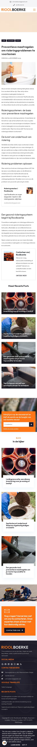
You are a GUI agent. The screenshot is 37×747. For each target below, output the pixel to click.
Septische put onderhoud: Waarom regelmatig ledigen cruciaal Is (18, 708)
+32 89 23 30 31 (9, 676)
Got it (24, 745)
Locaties (7, 720)
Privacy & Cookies (17, 720)
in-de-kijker (11, 40)
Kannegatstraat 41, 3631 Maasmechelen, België (19, 672)
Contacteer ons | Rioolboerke (23, 253)
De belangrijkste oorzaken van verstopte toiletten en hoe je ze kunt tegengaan (17, 697)
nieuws (18, 40)
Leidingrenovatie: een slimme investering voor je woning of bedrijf (16, 703)
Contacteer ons (13, 630)
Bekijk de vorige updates (11, 429)
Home (4, 40)
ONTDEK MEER (21, 275)
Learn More (15, 745)
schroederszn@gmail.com (13, 679)
